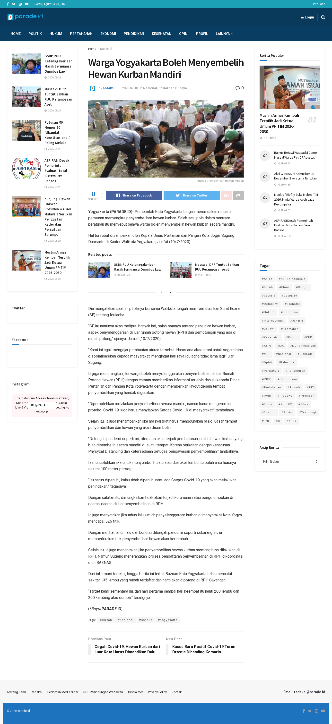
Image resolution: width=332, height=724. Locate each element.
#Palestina (286, 362)
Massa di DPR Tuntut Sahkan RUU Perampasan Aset (217, 267)
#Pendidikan (287, 379)
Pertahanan (81, 34)
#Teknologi (307, 412)
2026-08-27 (204, 275)
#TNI (265, 421)
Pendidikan (134, 34)
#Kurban (105, 620)
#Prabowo (285, 395)
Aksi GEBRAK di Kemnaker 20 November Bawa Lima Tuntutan (295, 176)
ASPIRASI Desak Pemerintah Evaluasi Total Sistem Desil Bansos (56, 170)
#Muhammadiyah (303, 345)
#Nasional (125, 620)
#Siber (303, 404)
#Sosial (287, 412)
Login (309, 17)
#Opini (267, 362)
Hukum (56, 34)
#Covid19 (269, 295)
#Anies (267, 279)
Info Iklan (319, 4)
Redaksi (36, 692)
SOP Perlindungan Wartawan (103, 692)
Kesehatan (161, 34)
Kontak (177, 692)
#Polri (266, 395)
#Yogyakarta (167, 620)
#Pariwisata (270, 370)
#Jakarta (296, 320)
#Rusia (267, 404)
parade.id (23, 711)
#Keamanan (290, 329)
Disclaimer (135, 692)
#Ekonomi (292, 304)
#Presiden (307, 395)
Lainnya (223, 34)
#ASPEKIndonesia (292, 279)
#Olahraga (305, 354)
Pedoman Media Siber (62, 692)
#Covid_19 (289, 295)
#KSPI (266, 345)
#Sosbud (145, 620)
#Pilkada (294, 387)
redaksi (108, 88)
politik (291, 421)
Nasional (106, 49)
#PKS (311, 387)
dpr (277, 421)
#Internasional (273, 320)
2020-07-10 (130, 88)
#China (284, 287)
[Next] (170, 292)
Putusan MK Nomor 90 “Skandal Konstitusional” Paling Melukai (57, 132)
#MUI (266, 354)
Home (16, 34)
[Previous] (161, 292)
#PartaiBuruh (295, 370)
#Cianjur (302, 287)
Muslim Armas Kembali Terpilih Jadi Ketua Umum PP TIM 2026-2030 (57, 262)
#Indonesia (289, 312)
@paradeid (43, 405)
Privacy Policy (157, 692)
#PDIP (266, 379)
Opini (183, 34)
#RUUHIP (285, 404)
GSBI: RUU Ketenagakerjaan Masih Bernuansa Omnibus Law (137, 267)
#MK (280, 345)
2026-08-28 (123, 275)
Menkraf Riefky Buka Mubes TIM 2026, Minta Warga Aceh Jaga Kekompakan (296, 199)
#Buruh (267, 287)
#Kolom (292, 337)
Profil (202, 34)
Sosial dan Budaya (172, 88)
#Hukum (268, 312)
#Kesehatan (271, 337)
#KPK (308, 337)
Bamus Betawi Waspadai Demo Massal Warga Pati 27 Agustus (295, 155)
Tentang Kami (16, 692)
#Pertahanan (271, 387)
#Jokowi (268, 329)
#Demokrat (270, 304)
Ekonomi (108, 34)
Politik (35, 34)
